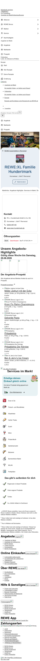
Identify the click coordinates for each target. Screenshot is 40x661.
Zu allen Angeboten (9, 369)
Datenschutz (8, 630)
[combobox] (9, 113)
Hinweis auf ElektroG (10, 639)
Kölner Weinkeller (9, 613)
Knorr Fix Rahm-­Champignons (19, 304)
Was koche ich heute (10, 595)
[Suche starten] (20, 112)
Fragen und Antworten (11, 588)
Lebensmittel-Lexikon (10, 590)
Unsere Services (9, 545)
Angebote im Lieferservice (12, 542)
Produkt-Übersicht (9, 562)
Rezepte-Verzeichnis (10, 592)
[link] (21, 86)
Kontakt (6, 580)
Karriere (6, 575)
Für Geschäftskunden (10, 563)
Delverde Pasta (11, 317)
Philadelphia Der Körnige (16, 346)
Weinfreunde (8, 610)
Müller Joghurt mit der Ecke (18, 290)
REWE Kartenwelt (10, 608)
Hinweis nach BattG (10, 637)
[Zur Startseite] (7, 3)
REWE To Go (8, 607)
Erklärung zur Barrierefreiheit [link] (13, 643)
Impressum (7, 632)
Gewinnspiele (8, 547)
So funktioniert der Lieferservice (13, 558)
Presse (6, 579)
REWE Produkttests (10, 549)
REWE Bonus (8, 543)
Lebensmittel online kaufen (12, 557)
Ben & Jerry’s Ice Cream (16, 358)
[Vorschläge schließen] (2, 115)
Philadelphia (10, 333)
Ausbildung (7, 577)
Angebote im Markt (10, 540)
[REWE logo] (4, 82)
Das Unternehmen (9, 573)
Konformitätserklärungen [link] (11, 641)
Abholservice (8, 560)
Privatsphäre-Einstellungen (12, 635)
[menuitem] (20, 20)
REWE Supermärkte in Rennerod (15, 151)
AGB (6, 629)
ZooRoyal (7, 612)
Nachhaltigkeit (8, 572)
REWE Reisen (8, 605)
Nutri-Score (7, 597)
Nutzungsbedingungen (11, 634)
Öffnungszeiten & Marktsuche (13, 593)
